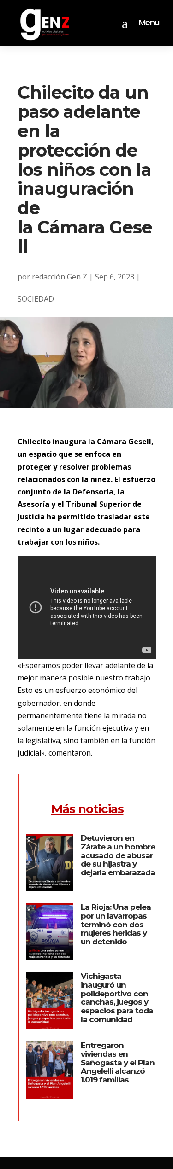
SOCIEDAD (36, 299)
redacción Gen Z (59, 277)
